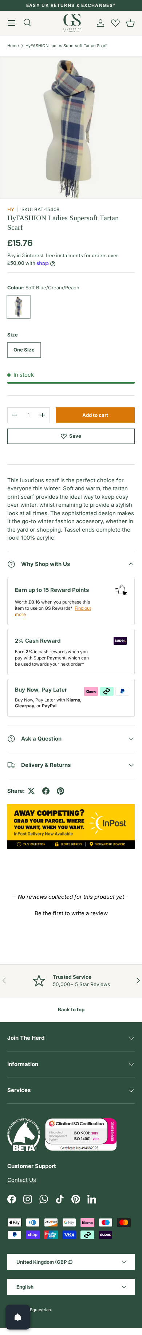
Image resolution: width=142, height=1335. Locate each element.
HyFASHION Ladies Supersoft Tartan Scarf (66, 45)
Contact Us (21, 1179)
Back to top (71, 1009)
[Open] (17, 1317)
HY (10, 209)
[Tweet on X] (31, 791)
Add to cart (95, 415)
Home (13, 45)
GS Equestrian (37, 1309)
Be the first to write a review (71, 913)
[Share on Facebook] (46, 791)
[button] (130, 23)
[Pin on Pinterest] (60, 791)
